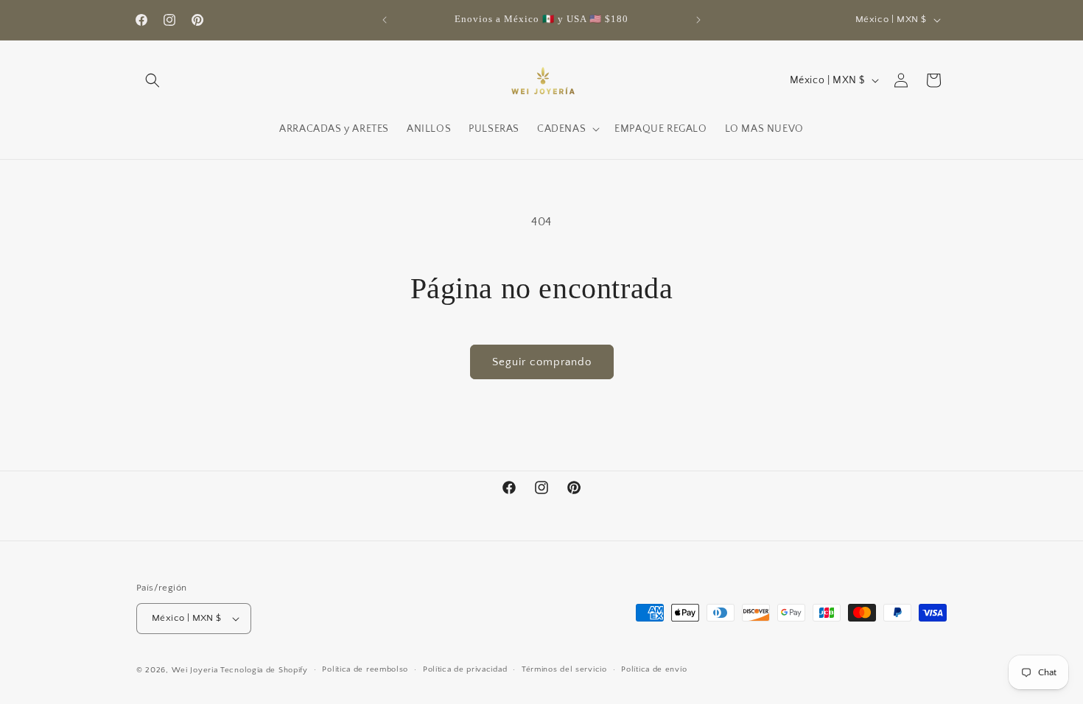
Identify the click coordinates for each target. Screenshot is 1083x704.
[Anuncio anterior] (384, 20)
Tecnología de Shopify (264, 670)
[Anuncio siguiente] (698, 20)
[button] (152, 80)
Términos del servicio (564, 669)
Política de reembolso (365, 669)
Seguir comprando (542, 362)
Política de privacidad (465, 669)
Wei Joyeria (195, 670)
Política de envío (654, 669)
